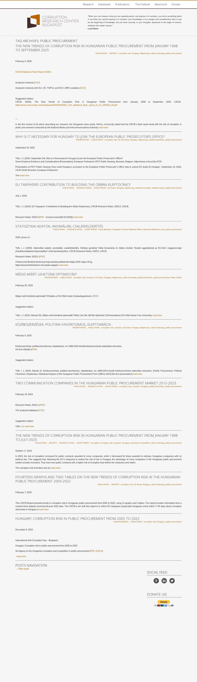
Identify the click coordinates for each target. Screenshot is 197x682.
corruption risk (125, 53)
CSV (37, 82)
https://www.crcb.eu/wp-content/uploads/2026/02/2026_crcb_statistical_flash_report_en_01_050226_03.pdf (66, 105)
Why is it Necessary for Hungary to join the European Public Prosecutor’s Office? (90, 137)
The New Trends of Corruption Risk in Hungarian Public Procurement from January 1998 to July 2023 (96, 437)
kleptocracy (145, 53)
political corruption (143, 188)
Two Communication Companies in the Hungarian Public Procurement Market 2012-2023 (95, 383)
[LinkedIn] (164, 580)
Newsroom (161, 4)
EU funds (125, 140)
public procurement (173, 53)
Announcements (120, 522)
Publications (122, 4)
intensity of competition (140, 443)
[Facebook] (156, 580)
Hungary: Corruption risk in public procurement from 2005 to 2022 (77, 518)
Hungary (135, 53)
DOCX (99, 551)
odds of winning (157, 53)
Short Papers (100, 188)
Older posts (22, 569)
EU (119, 140)
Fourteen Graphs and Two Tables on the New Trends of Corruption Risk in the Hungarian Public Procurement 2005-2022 (97, 479)
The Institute (142, 4)
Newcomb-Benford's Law (153, 229)
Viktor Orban (176, 277)
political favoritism (156, 140)
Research (88, 4)
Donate (176, 4)
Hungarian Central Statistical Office (127, 229)
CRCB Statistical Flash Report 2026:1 (33, 72)
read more (103, 127)
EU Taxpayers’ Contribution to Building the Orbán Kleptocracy (73, 184)
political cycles (158, 188)
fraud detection (104, 229)
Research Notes (84, 188)
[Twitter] (172, 580)
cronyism (90, 277)
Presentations (82, 140)
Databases (104, 4)
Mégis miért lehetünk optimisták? (46, 274)
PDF (42, 217)
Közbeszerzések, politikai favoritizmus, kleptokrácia (63, 324)
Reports (113, 53)
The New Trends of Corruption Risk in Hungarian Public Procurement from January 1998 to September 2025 (96, 48)
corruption (95, 443)
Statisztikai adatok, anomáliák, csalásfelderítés (59, 226)
